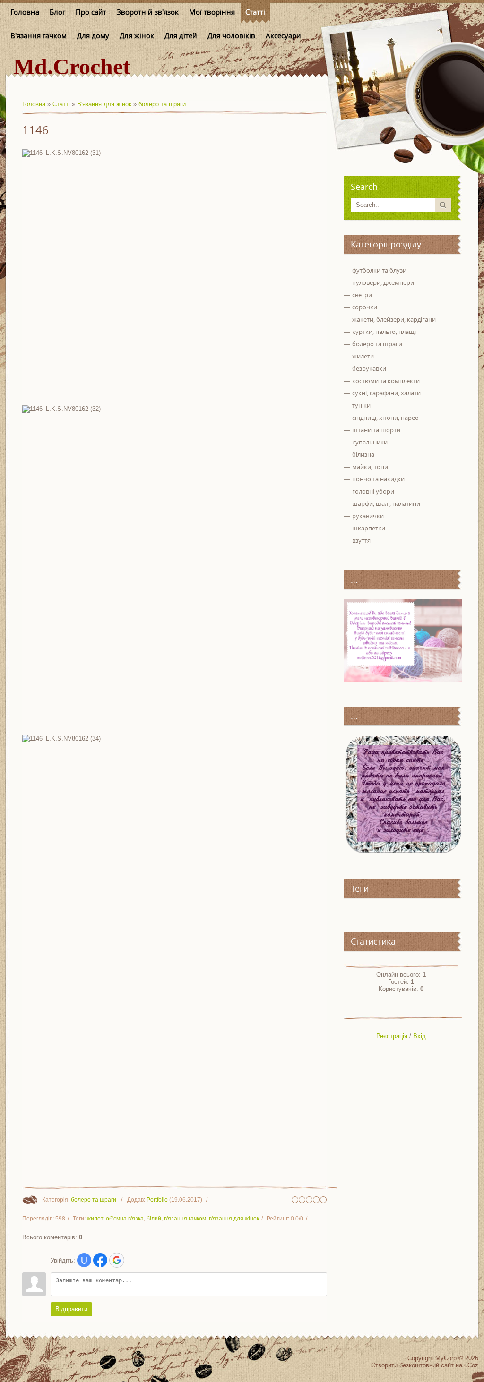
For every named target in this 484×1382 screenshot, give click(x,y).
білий (154, 1218)
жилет (95, 1218)
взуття (361, 540)
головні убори (373, 491)
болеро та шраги (162, 104)
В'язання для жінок (104, 104)
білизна (363, 454)
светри (362, 294)
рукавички (368, 516)
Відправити (71, 1309)
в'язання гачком (185, 1218)
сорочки (364, 307)
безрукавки (369, 368)
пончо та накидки (378, 479)
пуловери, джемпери (383, 282)
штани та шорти (376, 430)
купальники (370, 442)
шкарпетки (368, 528)
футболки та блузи (379, 270)
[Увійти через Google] (116, 1260)
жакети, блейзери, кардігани (394, 319)
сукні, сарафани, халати (386, 393)
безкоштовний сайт (426, 1365)
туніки (361, 405)
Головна (33, 104)
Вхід (419, 1036)
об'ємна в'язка (125, 1218)
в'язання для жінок (234, 1218)
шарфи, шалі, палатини (386, 503)
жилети (363, 356)
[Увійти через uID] (84, 1260)
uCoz (471, 1365)
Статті (61, 104)
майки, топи (370, 466)
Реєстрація (391, 1036)
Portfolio (157, 1199)
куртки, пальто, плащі (384, 331)
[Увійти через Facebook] (100, 1260)
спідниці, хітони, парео (385, 417)
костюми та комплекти (386, 380)
